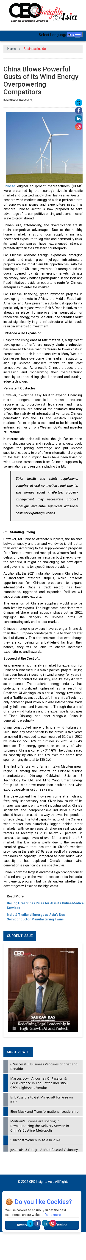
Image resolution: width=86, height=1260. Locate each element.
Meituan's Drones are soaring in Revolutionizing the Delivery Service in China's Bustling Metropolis (39, 1125)
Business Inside (35, 49)
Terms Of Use (57, 1196)
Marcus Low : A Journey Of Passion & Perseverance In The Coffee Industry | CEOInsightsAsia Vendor (39, 1083)
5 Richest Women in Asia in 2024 (35, 1140)
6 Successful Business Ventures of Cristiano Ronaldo (43, 1066)
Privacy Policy (35, 1196)
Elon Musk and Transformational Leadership (44, 1111)
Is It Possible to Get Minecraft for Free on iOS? (41, 1099)
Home (11, 49)
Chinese (9, 186)
